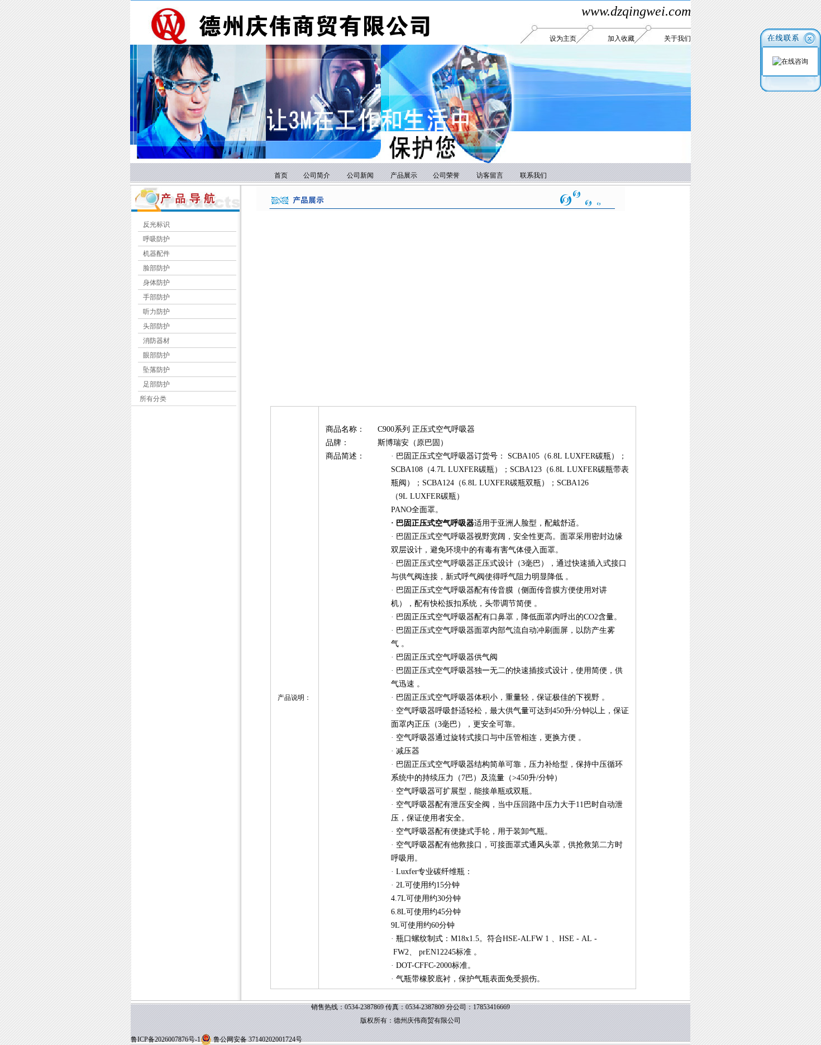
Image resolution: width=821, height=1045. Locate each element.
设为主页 (563, 38)
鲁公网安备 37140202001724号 (257, 1039)
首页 (281, 175)
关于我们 (677, 38)
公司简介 (316, 175)
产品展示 (403, 175)
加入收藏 (621, 38)
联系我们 (533, 175)
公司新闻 (360, 175)
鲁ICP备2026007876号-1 (166, 1039)
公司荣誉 (445, 175)
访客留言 (489, 175)
